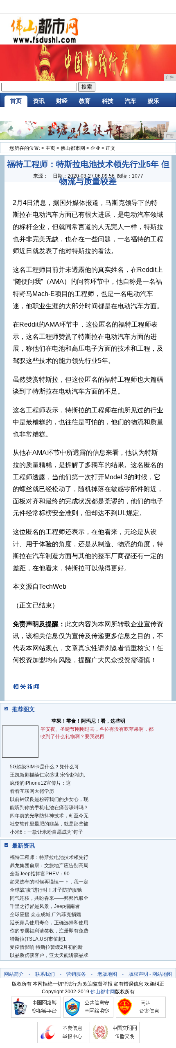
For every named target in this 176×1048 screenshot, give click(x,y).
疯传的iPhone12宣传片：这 (40, 783)
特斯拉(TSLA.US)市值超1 (38, 939)
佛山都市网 (73, 148)
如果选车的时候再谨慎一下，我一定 (49, 882)
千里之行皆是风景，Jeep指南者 (45, 906)
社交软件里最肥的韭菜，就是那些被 (49, 824)
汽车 (130, 101)
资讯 (39, 101)
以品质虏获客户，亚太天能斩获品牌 (49, 955)
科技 (107, 101)
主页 (50, 148)
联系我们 (45, 974)
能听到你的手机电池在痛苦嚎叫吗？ (49, 807)
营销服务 (76, 974)
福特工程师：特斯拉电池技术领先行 (49, 857)
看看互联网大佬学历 (32, 791)
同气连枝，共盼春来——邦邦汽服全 (49, 898)
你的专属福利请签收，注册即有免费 (49, 931)
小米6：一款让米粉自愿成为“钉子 (46, 832)
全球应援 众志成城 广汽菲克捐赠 (45, 914)
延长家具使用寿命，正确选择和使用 (49, 923)
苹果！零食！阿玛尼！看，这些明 (88, 721)
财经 (62, 101)
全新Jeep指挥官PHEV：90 (40, 874)
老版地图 (107, 974)
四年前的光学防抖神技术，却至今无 (49, 816)
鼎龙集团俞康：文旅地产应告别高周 (49, 865)
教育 (84, 101)
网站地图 (162, 974)
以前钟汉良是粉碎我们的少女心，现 (49, 799)
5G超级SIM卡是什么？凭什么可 (44, 767)
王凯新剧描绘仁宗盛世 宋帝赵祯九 (47, 775)
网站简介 (14, 974)
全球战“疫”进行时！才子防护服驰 (46, 890)
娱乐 (153, 101)
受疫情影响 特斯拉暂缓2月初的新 (46, 947)
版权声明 (138, 974)
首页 (16, 101)
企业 (95, 148)
